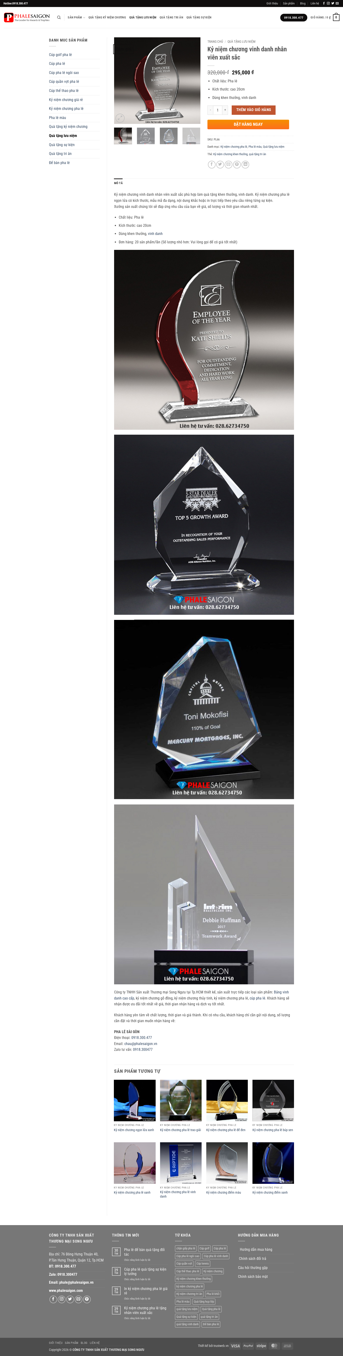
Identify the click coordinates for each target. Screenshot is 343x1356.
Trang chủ (215, 41)
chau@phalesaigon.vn (140, 1043)
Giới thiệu (272, 3)
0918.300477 (143, 1049)
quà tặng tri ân (257, 154)
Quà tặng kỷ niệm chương (107, 17)
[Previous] (121, 80)
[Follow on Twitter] (332, 3)
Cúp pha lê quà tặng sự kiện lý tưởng (145, 1271)
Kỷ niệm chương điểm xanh (270, 1193)
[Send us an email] (337, 3)
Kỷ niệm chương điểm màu (223, 1193)
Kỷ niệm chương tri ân (189, 1294)
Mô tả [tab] (118, 183)
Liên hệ (315, 3)
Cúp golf (204, 1248)
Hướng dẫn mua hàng (256, 1249)
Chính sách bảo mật (253, 1276)
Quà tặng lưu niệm (142, 17)
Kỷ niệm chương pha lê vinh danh (178, 1194)
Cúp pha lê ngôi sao (64, 72)
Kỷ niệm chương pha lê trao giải (180, 1130)
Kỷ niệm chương (212, 1271)
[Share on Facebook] (212, 164)
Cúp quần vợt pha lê (64, 81)
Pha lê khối (213, 1294)
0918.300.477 (141, 1037)
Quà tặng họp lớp (204, 1301)
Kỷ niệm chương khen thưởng (230, 154)
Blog (302, 3)
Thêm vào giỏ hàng (253, 110)
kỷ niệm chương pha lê (189, 1286)
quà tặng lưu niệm (187, 1309)
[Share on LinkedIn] (245, 164)
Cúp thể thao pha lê (64, 90)
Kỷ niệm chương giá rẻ (66, 100)
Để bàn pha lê (59, 163)
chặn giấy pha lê (185, 1248)
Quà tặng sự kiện (198, 17)
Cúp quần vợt (184, 1263)
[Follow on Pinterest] (87, 1299)
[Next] (193, 80)
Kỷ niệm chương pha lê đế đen (225, 1130)
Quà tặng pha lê (211, 1309)
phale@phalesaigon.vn (76, 1282)
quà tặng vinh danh (187, 1324)
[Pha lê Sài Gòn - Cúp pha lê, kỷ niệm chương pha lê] (27, 17)
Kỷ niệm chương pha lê (66, 108)
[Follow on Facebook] (323, 3)
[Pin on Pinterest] (237, 164)
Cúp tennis (202, 1263)
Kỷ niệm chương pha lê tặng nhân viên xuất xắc (145, 1310)
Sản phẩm (289, 3)
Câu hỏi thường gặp (253, 1267)
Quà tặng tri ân (171, 17)
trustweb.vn (221, 1346)
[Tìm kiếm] (59, 17)
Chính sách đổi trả (252, 1258)
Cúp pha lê (57, 63)
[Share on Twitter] (220, 164)
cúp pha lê (257, 998)
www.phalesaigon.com (66, 1290)
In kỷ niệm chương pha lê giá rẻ (146, 1290)
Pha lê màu (57, 117)
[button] (325, 17)
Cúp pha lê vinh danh (216, 1256)
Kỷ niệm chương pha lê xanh (132, 1193)
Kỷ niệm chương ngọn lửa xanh (134, 1130)
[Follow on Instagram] (328, 3)
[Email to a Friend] (228, 164)
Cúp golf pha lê (60, 54)
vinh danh (155, 233)
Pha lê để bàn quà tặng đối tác (144, 1252)
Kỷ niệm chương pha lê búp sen (272, 1130)
